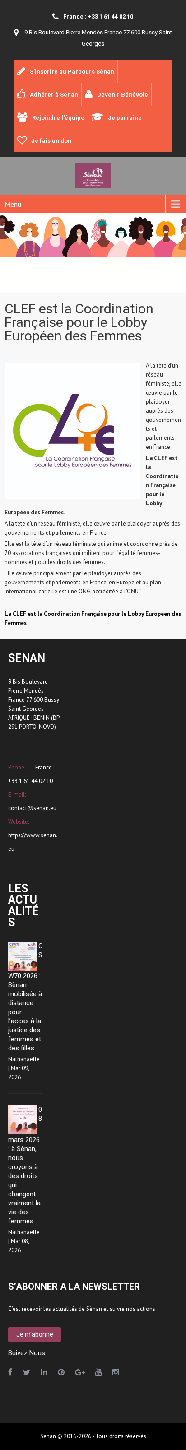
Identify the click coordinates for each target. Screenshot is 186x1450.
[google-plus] (80, 1372)
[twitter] (26, 1372)
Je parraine (125, 117)
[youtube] (98, 1372)
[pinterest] (61, 1372)
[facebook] (10, 1372)
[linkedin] (44, 1372)
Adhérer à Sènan (54, 94)
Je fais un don (51, 140)
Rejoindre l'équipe (58, 117)
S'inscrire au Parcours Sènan (72, 71)
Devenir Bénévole (122, 94)
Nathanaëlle (24, 1059)
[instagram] (115, 1372)
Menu (13, 204)
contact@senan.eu (32, 808)
